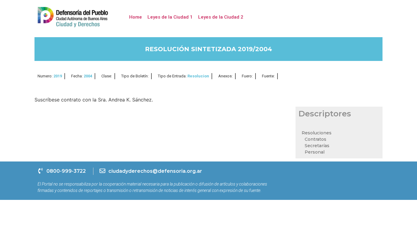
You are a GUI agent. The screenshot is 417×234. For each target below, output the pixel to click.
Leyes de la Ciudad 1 (170, 17)
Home (135, 17)
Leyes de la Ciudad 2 (220, 17)
